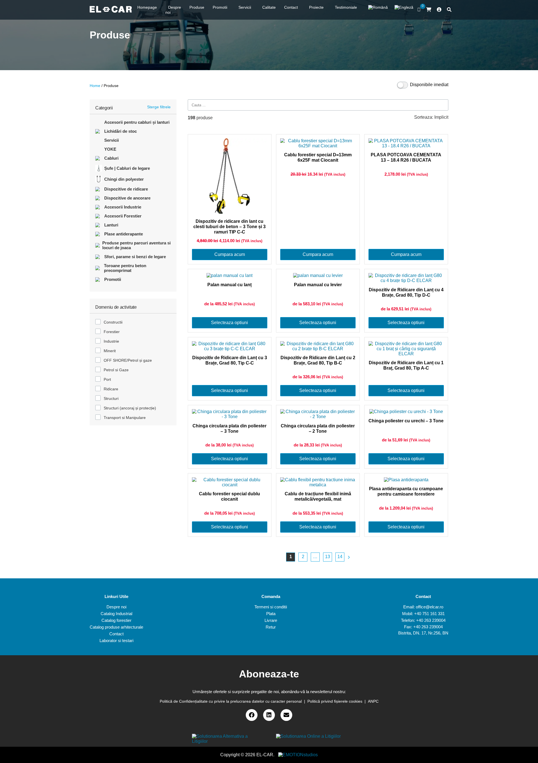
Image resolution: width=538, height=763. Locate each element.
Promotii (112, 279)
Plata (270, 613)
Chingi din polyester (124, 179)
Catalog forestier (116, 620)
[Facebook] (252, 715)
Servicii (111, 140)
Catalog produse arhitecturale (116, 627)
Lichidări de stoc (120, 131)
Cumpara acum (229, 254)
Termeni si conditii (270, 606)
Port (107, 379)
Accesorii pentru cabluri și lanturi (137, 122)
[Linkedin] (269, 715)
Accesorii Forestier (123, 216)
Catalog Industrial (116, 613)
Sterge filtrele (159, 107)
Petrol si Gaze (116, 370)
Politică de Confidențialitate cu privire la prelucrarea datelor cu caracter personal (231, 701)
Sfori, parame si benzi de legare (135, 256)
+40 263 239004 (431, 620)
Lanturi (111, 225)
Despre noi (116, 606)
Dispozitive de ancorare (127, 198)
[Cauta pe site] (449, 9)
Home (95, 85)
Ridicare (111, 389)
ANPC (373, 701)
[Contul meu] (439, 9)
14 (339, 556)
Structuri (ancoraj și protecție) (130, 408)
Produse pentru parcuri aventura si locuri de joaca (136, 245)
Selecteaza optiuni (229, 322)
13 (327, 556)
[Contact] (286, 715)
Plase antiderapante (123, 234)
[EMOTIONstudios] (298, 754)
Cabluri (111, 158)
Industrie (111, 341)
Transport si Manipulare (125, 417)
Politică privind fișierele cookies (334, 701)
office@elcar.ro (429, 606)
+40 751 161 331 (429, 613)
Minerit (110, 351)
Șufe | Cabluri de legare (127, 168)
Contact (116, 633)
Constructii (113, 322)
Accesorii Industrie (122, 207)
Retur (271, 627)
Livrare (271, 620)
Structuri (111, 398)
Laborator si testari (116, 640)
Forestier (112, 331)
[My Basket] (428, 9)
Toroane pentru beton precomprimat (125, 268)
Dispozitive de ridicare (126, 189)
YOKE (110, 149)
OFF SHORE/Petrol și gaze (128, 360)
